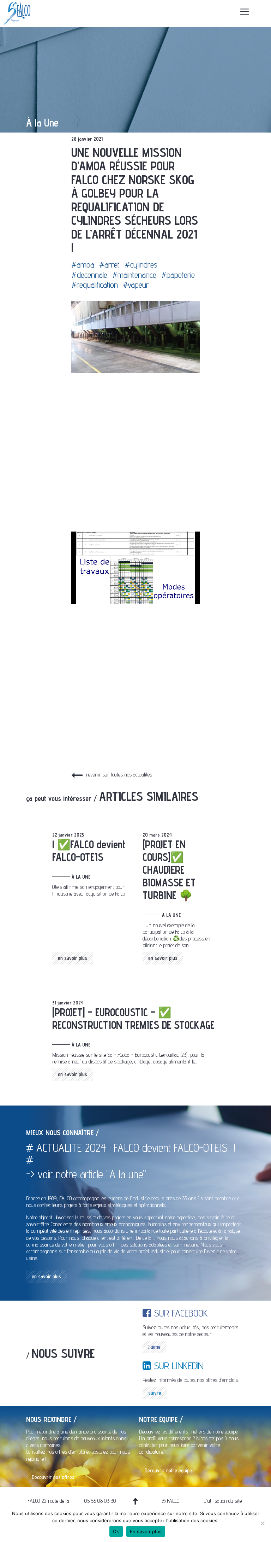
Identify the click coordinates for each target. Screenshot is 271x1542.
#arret (109, 264)
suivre (154, 1393)
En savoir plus (146, 1531)
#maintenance (134, 275)
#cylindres (141, 264)
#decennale (89, 275)
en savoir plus (72, 958)
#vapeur (136, 285)
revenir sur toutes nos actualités (119, 774)
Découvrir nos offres (53, 1477)
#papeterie (178, 275)
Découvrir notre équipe (168, 1470)
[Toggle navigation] (244, 11)
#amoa (82, 264)
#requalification (94, 285)
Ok (116, 1531)
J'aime (154, 1347)
